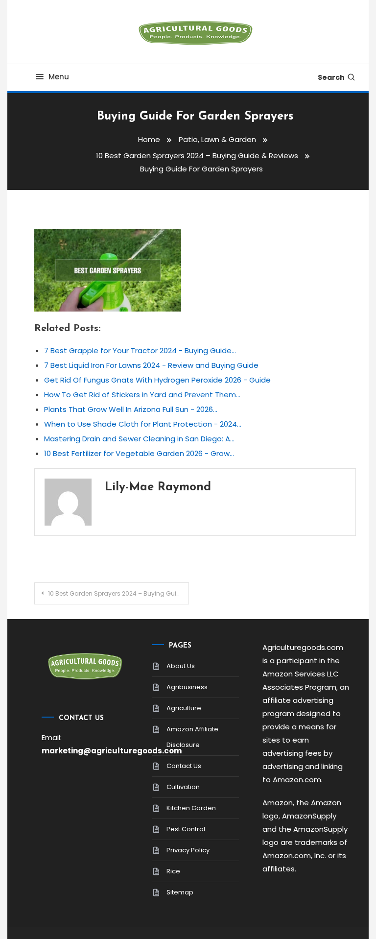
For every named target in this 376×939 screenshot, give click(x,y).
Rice (173, 871)
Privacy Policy (188, 850)
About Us (180, 666)
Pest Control (185, 829)
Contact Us (183, 765)
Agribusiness (187, 687)
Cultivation (183, 787)
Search (331, 77)
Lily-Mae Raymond (158, 487)
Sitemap (179, 892)
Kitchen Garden (191, 808)
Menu (58, 77)
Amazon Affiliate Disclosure (192, 736)
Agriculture (183, 708)
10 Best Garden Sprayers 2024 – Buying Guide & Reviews (118, 593)
